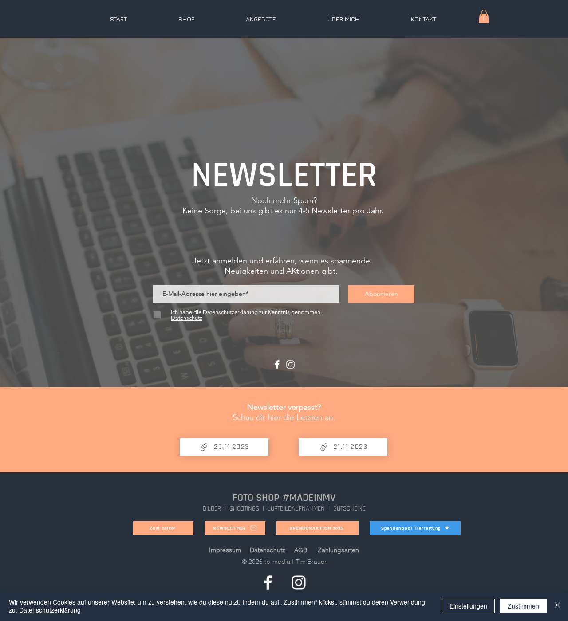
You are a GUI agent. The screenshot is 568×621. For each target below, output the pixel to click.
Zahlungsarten (338, 550)
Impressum (225, 550)
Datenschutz (267, 550)
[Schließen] (557, 606)
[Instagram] (290, 364)
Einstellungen (468, 605)
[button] (483, 16)
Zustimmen (523, 605)
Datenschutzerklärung (50, 609)
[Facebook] (277, 364)
